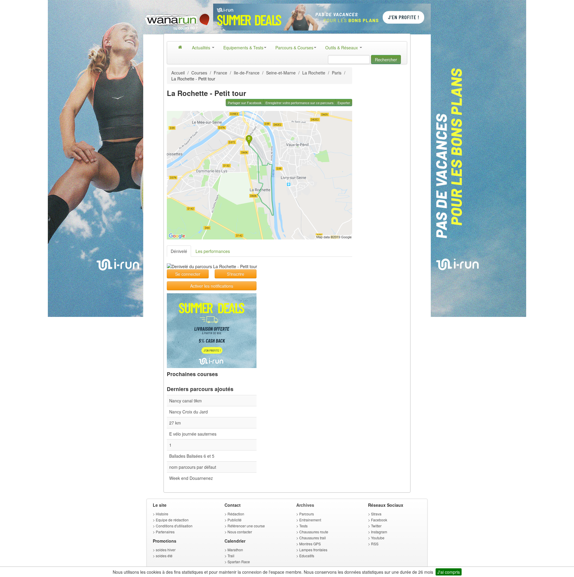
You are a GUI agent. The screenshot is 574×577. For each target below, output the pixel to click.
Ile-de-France (246, 73)
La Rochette (313, 73)
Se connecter (187, 274)
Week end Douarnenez (191, 478)
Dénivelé (179, 251)
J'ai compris (448, 572)
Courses (199, 73)
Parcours (306, 513)
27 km (175, 423)
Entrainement (310, 519)
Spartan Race (239, 561)
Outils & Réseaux (342, 48)
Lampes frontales (313, 549)
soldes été (164, 555)
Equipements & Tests (243, 48)
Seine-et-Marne (281, 73)
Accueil (178, 73)
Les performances (213, 251)
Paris (336, 73)
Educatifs (306, 555)
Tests (303, 525)
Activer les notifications (211, 286)
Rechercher (386, 59)
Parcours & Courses (294, 48)
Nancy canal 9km (185, 401)
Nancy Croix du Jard (188, 412)
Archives (305, 505)
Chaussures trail (312, 537)
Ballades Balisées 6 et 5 (191, 456)
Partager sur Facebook (245, 102)
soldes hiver (165, 549)
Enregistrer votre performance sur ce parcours (299, 102)
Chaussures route (313, 531)
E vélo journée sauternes (192, 434)
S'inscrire (235, 274)
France (220, 73)
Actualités (201, 48)
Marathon (235, 549)
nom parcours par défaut (192, 467)
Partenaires (165, 531)
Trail (231, 555)
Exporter (344, 102)
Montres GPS (310, 543)
